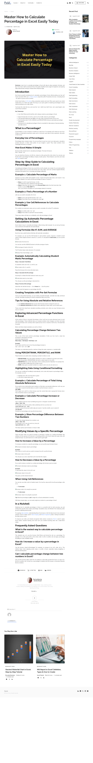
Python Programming (74, 144)
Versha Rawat (16, 31)
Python (70, 142)
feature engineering (46, 514)
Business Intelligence (74, 73)
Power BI (71, 136)
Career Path (72, 76)
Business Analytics (73, 70)
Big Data (71, 65)
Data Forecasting (73, 98)
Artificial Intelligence (74, 62)
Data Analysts (72, 90)
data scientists (24, 513)
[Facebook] (70, 3)
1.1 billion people (33, 96)
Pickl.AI (55, 519)
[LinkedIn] (67, 3)
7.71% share (28, 101)
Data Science (72, 103)
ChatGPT (71, 81)
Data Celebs (72, 92)
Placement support (73, 134)
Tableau (71, 153)
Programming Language (75, 139)
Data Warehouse (73, 109)
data (19, 158)
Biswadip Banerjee (10, 675)
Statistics (71, 150)
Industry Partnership (74, 122)
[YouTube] (87, 691)
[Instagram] (85, 691)
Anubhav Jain (59, 32)
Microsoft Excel (10, 666)
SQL (70, 147)
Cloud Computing (73, 87)
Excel (12, 11)
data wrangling (35, 514)
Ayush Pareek (40, 675)
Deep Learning (72, 112)
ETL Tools (71, 114)
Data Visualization (73, 106)
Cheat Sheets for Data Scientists (77, 84)
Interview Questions (74, 125)
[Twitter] (72, 3)
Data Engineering (73, 95)
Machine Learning (73, 128)
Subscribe (81, 2)
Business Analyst (73, 68)
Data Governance (73, 101)
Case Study (72, 79)
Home (6, 11)
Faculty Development (74, 120)
